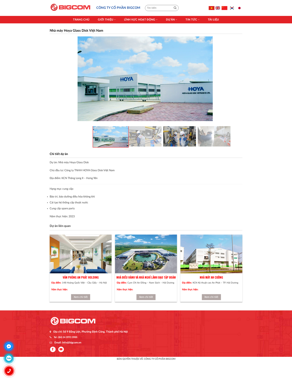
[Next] (242, 271)
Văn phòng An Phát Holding (81, 277)
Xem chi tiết (81, 297)
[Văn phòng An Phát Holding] (81, 254)
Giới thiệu (105, 19)
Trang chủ (81, 19)
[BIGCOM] (70, 8)
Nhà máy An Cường (211, 277)
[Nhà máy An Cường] (211, 254)
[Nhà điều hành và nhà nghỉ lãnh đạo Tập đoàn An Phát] (146, 254)
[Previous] (49, 271)
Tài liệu (213, 19)
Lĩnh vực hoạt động (139, 19)
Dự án (170, 19)
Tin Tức (191, 19)
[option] (145, 78)
